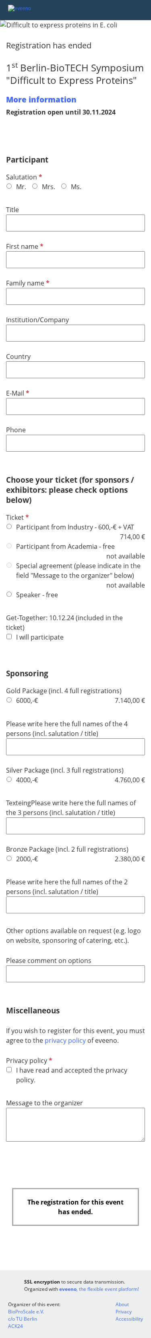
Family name (27, 283)
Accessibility (129, 1318)
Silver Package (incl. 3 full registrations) (65, 770)
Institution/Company (37, 319)
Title (12, 209)
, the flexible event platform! (99, 1289)
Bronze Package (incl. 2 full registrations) (67, 849)
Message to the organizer (44, 1102)
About (122, 1304)
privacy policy (66, 1040)
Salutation (23, 177)
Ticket (16, 517)
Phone (16, 429)
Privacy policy (28, 1060)
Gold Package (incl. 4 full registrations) (64, 690)
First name (24, 246)
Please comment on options (48, 960)
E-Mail (17, 393)
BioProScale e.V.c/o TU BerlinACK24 (26, 1319)
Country (18, 356)
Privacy (124, 1311)
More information (41, 99)
